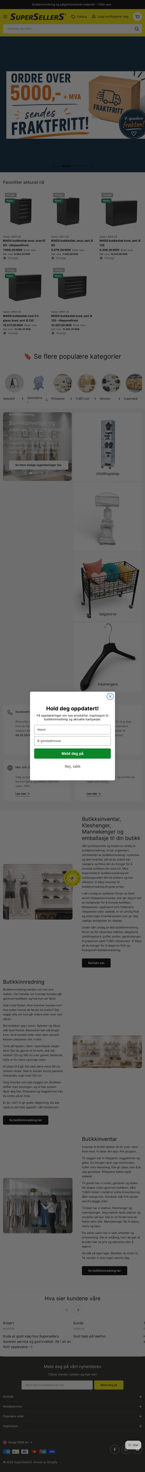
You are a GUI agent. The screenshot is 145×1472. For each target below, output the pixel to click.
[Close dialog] (110, 696)
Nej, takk (72, 766)
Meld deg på (72, 753)
